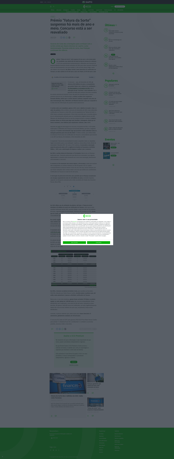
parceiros (75, 221)
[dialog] (87, 229)
